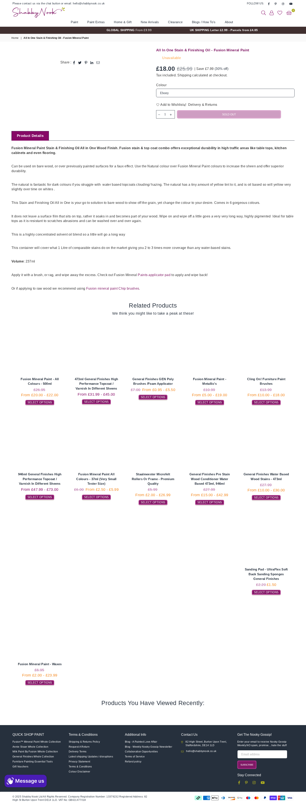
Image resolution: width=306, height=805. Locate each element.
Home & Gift (123, 22)
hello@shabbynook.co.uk (201, 751)
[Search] (263, 12)
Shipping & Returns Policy (84, 741)
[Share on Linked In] (91, 62)
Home (15, 38)
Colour (161, 85)
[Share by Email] (98, 62)
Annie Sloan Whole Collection (30, 746)
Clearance (175, 22)
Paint (74, 22)
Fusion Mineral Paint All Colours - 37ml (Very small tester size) (96, 478)
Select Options (39, 402)
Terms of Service (135, 756)
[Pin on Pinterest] (86, 62)
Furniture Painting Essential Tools (32, 761)
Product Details (30, 136)
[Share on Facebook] (74, 62)
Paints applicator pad (154, 275)
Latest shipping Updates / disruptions (91, 756)
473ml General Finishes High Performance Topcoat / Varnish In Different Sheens (96, 383)
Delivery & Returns (202, 104)
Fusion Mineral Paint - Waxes (40, 664)
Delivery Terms (77, 751)
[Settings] (271, 12)
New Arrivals (150, 22)
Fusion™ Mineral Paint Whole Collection (36, 741)
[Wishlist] (279, 12)
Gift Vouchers (20, 766)
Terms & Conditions (80, 766)
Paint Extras (96, 22)
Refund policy (133, 761)
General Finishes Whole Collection (33, 756)
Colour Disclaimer (79, 771)
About (229, 22)
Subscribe (246, 764)
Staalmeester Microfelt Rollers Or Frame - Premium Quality (153, 478)
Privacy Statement (79, 761)
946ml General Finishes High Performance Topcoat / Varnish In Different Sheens (40, 478)
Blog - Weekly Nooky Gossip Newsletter (148, 746)
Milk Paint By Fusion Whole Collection (35, 751)
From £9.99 (129, 30)
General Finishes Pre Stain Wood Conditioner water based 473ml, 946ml (209, 478)
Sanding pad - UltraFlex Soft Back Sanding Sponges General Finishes (266, 574)
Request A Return (79, 746)
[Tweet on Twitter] (80, 62)
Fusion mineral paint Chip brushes (112, 288)
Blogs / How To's (204, 22)
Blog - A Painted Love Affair (141, 741)
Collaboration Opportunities (141, 751)
